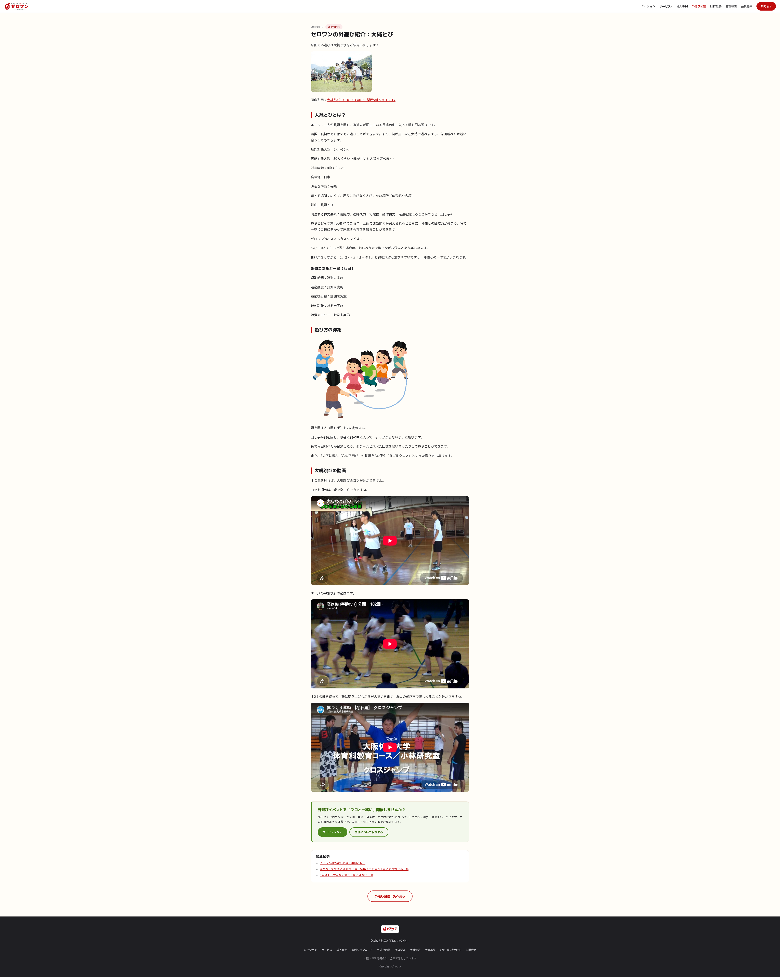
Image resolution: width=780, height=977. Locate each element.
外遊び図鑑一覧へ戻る (390, 896)
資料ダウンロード (362, 950)
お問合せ (766, 6)
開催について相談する (369, 832)
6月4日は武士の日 (450, 950)
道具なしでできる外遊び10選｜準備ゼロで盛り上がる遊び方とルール (364, 869)
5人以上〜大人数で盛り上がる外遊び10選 (346, 875)
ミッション (648, 6)
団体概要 (716, 6)
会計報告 (731, 6)
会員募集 (746, 6)
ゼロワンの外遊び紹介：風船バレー (342, 863)
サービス (327, 950)
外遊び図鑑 (699, 6)
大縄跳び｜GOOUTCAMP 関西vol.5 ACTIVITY (361, 99)
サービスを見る (332, 832)
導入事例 (682, 6)
